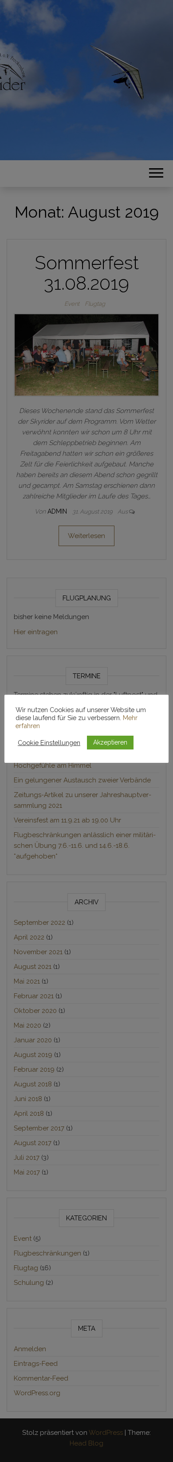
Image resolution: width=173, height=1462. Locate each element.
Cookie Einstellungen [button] (49, 742)
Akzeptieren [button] (110, 742)
